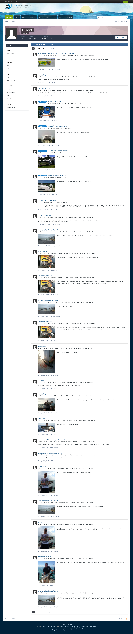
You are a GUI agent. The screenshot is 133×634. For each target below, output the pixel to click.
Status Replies (10, 57)
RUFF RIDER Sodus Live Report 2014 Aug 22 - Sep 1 (56, 53)
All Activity (9, 45)
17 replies (56, 194)
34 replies (55, 413)
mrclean (51, 231)
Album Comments (11, 98)
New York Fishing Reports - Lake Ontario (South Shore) (79, 55)
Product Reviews (11, 107)
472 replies (56, 69)
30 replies (55, 434)
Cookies (70, 624)
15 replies (55, 495)
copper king (53, 128)
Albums (8, 95)
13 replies (57, 224)
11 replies (56, 145)
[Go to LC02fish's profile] (35, 55)
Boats (41, 17)
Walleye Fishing (91, 626)
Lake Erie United (66, 626)
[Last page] (43, 48)
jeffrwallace (52, 441)
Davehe (51, 103)
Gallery (61, 17)
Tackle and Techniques (60, 202)
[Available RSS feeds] (126, 619)
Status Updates (118, 17)
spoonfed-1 (52, 76)
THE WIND (41, 381)
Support (54, 630)
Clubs (47, 17)
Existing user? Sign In (115, 2)
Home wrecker (53, 455)
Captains (69, 17)
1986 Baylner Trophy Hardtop (58, 151)
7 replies (52, 82)
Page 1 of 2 (50, 48)
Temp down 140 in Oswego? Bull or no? (51, 440)
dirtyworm (52, 90)
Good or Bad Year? (44, 215)
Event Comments (11, 80)
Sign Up (125, 1)
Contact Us (63, 624)
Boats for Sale (67, 128)
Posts (8, 68)
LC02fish (40, 55)
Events (24, 17)
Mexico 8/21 (42, 346)
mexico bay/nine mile (45, 556)
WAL (14, 1)
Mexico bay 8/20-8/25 (45, 251)
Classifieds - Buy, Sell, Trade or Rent (70, 103)
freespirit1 (52, 396)
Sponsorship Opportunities (65, 630)
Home (17, 17)
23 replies (55, 270)
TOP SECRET (53, 55)
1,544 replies (57, 246)
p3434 (51, 348)
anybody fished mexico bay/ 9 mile (50, 453)
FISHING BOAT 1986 (54, 101)
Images (8, 89)
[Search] (126, 17)
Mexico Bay (42, 75)
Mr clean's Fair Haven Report (48, 230)
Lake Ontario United (49, 626)
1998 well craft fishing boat (57, 175)
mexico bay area (43, 394)
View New (9, 17)
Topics (8, 65)
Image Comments (11, 92)
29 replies (55, 585)
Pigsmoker (52, 217)
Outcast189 (52, 253)
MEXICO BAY (42, 466)
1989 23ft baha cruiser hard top (58, 126)
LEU (9, 1)
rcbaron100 (52, 382)
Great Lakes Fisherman (79, 626)
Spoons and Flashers (47, 200)
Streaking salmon (44, 88)
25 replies (55, 447)
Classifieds (33, 17)
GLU (17, 1)
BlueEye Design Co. (80, 628)
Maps (54, 17)
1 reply (55, 120)
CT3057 (51, 153)
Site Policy (50, 628)
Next (39, 48)
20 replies (55, 388)
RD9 (50, 177)
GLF (12, 1)
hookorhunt (52, 420)
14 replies (54, 96)
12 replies (55, 375)
